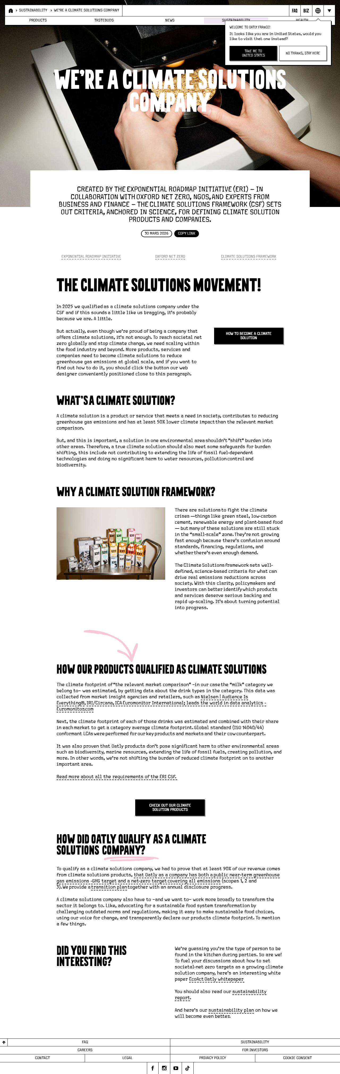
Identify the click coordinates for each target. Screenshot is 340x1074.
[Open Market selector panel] (318, 10)
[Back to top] (4, 1042)
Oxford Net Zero (170, 256)
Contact (42, 1058)
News (170, 20)
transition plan (109, 887)
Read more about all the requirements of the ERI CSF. (117, 776)
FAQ (85, 1042)
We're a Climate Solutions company (86, 10)
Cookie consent (297, 1058)
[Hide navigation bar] (329, 10)
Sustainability (33, 10)
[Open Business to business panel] (306, 10)
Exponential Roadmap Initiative (91, 256)
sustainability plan (231, 1010)
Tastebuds (104, 20)
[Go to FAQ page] (294, 10)
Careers (85, 1050)
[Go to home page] (10, 10)
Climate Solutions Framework (248, 256)
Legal (127, 1058)
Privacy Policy (212, 1058)
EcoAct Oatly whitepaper (216, 979)
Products (38, 20)
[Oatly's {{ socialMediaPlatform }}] (153, 1068)
